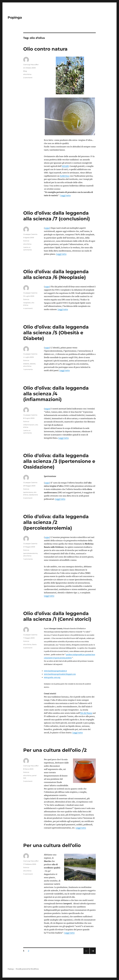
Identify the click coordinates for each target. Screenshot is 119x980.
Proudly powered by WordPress (27, 969)
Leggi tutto (65, 195)
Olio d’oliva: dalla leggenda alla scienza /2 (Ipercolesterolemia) (56, 522)
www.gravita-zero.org (52, 677)
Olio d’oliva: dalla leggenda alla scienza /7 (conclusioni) (56, 215)
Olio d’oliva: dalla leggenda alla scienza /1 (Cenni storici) (57, 616)
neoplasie (27, 303)
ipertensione (28, 492)
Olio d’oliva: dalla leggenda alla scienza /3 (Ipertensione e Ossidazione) (59, 461)
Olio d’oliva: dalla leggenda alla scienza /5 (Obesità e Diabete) (56, 332)
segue (47, 409)
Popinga (15, 17)
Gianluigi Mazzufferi (31, 64)
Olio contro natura (45, 49)
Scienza (26, 241)
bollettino (64, 176)
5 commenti (27, 648)
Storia (34, 644)
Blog (25, 71)
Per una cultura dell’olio (52, 845)
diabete (26, 364)
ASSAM (65, 166)
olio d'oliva (27, 74)
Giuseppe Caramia (30, 234)
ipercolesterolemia (30, 553)
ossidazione (33, 495)
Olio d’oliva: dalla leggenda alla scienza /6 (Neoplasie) (56, 274)
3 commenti (27, 781)
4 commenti (28, 308)
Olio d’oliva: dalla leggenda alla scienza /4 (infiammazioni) (56, 393)
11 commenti (28, 874)
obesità (32, 364)
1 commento (28, 369)
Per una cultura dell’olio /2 (55, 750)
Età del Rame (86, 713)
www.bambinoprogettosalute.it (55, 671)
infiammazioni (29, 425)
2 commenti (27, 77)
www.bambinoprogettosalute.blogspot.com (60, 674)
